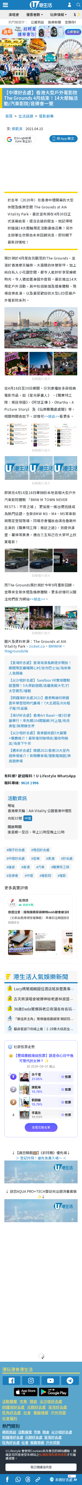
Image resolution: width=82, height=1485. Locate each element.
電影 (62, 875)
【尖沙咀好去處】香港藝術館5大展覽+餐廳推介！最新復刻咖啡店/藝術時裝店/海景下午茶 (38, 738)
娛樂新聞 (54, 22)
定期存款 (71, 22)
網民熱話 (9, 1432)
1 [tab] (31, 27)
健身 (11, 867)
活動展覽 (9, 1401)
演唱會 (14, 14)
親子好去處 (16, 849)
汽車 (41, 867)
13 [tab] (35, 37)
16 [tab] (49, 37)
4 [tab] (44, 27)
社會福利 (9, 1418)
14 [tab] (40, 37)
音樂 (36, 858)
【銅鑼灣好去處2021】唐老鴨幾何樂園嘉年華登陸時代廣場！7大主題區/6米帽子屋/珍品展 (39, 703)
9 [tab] (40, 32)
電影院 (46, 875)
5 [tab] (49, 27)
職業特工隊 (61, 867)
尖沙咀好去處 (51, 1401)
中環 (27, 818)
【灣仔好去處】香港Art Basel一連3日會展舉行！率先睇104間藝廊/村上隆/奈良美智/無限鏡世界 (40, 720)
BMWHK (55, 646)
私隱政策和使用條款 (53, 1454)
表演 (51, 858)
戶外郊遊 (58, 1412)
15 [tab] (44, 37)
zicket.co (37, 646)
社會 (27, 1412)
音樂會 (13, 875)
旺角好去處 (11, 1412)
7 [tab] (31, 32)
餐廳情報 (40, 1412)
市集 (23, 1401)
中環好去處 (16, 858)
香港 (26, 867)
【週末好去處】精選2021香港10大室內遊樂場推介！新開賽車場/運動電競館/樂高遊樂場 (40, 755)
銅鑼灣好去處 (13, 1407)
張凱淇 (17, 128)
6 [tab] (53, 27)
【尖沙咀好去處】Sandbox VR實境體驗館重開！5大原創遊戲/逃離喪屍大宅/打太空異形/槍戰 (39, 685)
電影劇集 (46, 116)
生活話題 (25, 116)
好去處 (68, 858)
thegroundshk (16, 651)
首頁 (9, 116)
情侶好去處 (41, 849)
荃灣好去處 (57, 1407)
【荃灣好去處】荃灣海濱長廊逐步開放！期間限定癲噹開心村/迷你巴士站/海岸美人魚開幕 (40, 668)
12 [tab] (53, 32)
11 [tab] (49, 32)
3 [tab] (40, 27)
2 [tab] (35, 27)
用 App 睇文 (65, 138)
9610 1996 (29, 782)
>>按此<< (51, 416)
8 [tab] (35, 32)
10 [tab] (44, 32)
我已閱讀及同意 (41, 1467)
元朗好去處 (36, 1407)
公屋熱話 (37, 22)
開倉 (33, 1401)
